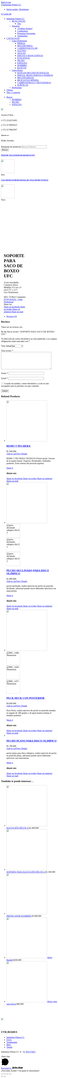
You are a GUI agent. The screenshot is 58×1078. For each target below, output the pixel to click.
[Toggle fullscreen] (7, 1073)
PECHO (21, 60)
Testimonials (11, 1042)
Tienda (9, 1047)
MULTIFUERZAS (25, 78)
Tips (19, 23)
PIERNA (21, 43)
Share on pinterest (44, 478)
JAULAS (21, 53)
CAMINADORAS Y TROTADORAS (34, 82)
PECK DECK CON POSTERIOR (25, 698)
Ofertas (9, 90)
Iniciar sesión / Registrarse (17, 9)
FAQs (9, 1040)
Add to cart (11, 454)
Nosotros (16, 26)
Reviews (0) (11, 316)
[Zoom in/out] (10, 1073)
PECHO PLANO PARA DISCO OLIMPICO (31, 740)
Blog (8, 1045)
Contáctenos (22, 31)
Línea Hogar (17, 70)
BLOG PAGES (18, 21)
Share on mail (17, 312)
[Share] (5, 1073)
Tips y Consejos (13, 92)
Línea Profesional (19, 41)
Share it (9, 468)
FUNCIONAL (23, 58)
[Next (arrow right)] (5, 1076)
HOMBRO (22, 65)
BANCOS (21, 68)
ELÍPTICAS (22, 85)
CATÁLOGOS (13, 38)
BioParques (17, 87)
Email (4, 378)
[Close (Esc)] (2, 1073)
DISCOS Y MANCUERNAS (30, 55)
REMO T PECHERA (18, 446)
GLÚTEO (21, 50)
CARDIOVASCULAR (27, 48)
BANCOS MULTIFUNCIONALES (33, 73)
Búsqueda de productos (11, 147)
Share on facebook (12, 307)
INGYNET (31, 1052)
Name (4, 373)
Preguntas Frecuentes (26, 33)
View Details (21, 454)
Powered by (6, 1068)
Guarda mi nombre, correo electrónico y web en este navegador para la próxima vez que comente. (25, 384)
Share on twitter (30, 478)
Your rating (6, 346)
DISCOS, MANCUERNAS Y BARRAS (35, 75)
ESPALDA (22, 63)
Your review (7, 351)
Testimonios (22, 36)
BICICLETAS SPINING (28, 80)
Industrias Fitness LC (15, 18)
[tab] (31, 316)
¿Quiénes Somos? (25, 28)
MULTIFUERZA (25, 46)
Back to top (6, 2)
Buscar (9, 97)
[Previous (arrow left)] (2, 1076)
